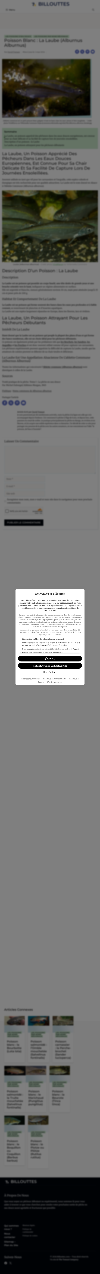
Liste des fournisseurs (30, 679)
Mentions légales (54, 682)
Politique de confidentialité (54, 679)
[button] (50, 658)
